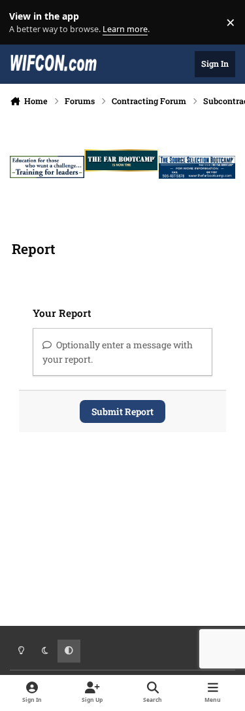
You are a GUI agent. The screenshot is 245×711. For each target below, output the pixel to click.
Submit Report (122, 411)
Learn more (25, 22)
